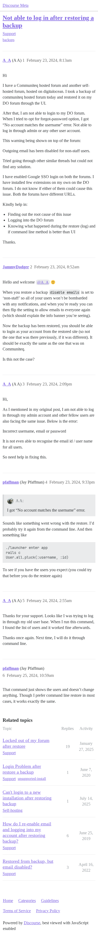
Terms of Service (17, 911)
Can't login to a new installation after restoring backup (27, 798)
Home (8, 900)
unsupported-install (32, 779)
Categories (27, 900)
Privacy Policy (48, 911)
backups (8, 40)
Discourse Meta (15, 5)
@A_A (43, 282)
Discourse (32, 923)
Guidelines (50, 900)
